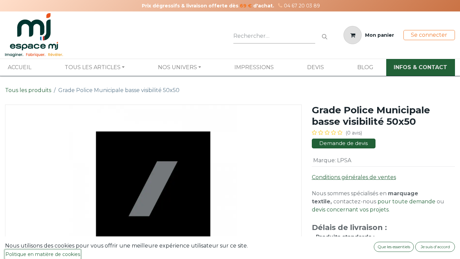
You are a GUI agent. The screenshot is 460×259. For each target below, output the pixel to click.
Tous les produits (28, 90)
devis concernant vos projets (350, 209)
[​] (280, 5)
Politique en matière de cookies (42, 254)
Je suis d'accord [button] (435, 246)
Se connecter (429, 35)
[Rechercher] (324, 35)
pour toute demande (406, 201)
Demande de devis (343, 143)
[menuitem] (19, 67)
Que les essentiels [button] (393, 246)
